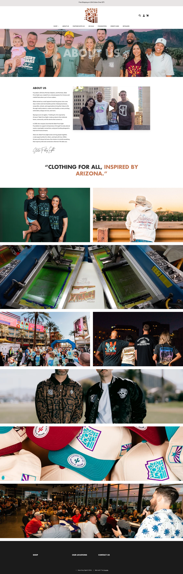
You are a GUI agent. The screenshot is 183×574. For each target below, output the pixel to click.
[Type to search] (138, 15)
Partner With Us (79, 26)
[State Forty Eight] (90, 15)
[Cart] (147, 15)
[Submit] (139, 15)
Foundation (102, 26)
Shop (55, 26)
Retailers (126, 26)
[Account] (143, 15)
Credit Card (114, 26)
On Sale (91, 26)
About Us (65, 26)
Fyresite (106, 570)
